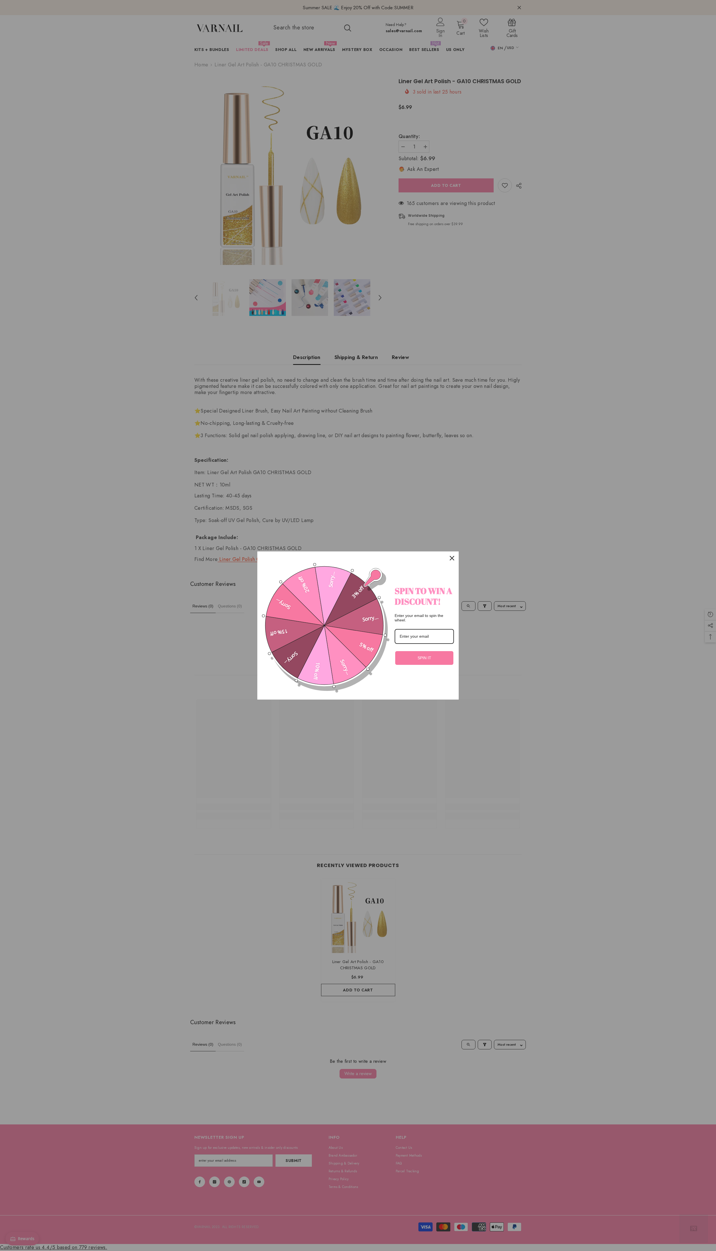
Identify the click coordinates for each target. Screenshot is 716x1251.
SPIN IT (424, 658)
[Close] (452, 558)
